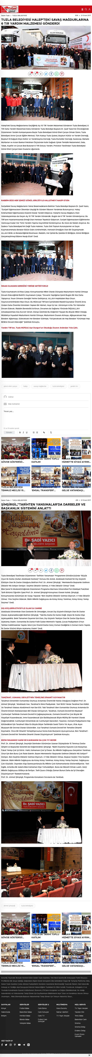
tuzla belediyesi (58, 386)
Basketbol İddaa (26, 1012)
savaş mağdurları (40, 386)
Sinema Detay (80, 1027)
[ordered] (33, 432)
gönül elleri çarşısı (10, 386)
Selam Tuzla (5, 15)
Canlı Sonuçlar (43, 1012)
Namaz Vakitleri (62, 1012)
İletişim (3, 1016)
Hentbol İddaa (25, 1016)
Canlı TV (41, 1016)
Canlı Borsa (42, 1008)
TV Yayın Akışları (62, 1016)
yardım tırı (74, 386)
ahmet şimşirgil (9, 906)
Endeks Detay (80, 1031)
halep (25, 386)
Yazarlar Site (79, 1012)
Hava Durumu (61, 1008)
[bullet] (37, 432)
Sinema (77, 1023)
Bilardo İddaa (24, 1019)
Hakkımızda (5, 1012)
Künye (3, 1008)
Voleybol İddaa (25, 1023)
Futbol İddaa (24, 1008)
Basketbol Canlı (80, 1019)
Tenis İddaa (79, 1016)
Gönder (9, 432)
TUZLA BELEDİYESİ (19, 15)
